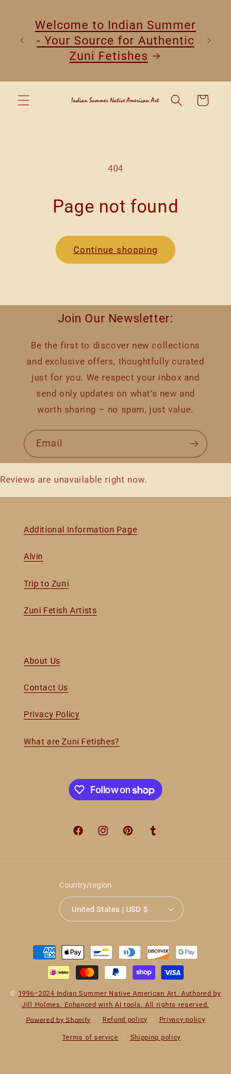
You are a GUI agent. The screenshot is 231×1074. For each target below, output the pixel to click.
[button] (24, 100)
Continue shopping (115, 250)
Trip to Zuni (46, 583)
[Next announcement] (209, 40)
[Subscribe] (194, 444)
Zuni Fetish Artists (60, 610)
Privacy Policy (51, 714)
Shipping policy (155, 1037)
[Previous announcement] (22, 40)
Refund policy (124, 1020)
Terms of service (90, 1037)
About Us (42, 661)
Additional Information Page (80, 529)
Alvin (33, 556)
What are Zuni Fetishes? (72, 741)
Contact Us (46, 687)
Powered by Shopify (58, 1020)
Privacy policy (182, 1020)
